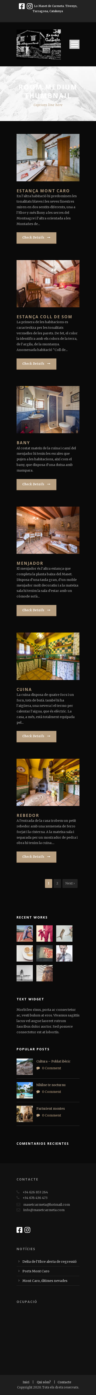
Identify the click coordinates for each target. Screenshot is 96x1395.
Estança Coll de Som (44, 316)
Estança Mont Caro (43, 190)
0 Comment (51, 1068)
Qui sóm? (44, 1382)
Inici (26, 1382)
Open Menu (74, 44)
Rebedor (28, 815)
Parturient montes (50, 1109)
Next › (70, 883)
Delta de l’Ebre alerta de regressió (49, 1261)
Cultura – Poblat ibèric (53, 1061)
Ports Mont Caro (35, 1271)
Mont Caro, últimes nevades (44, 1281)
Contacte (64, 1382)
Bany (23, 442)
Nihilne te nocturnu (50, 1085)
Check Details (33, 238)
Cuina (24, 689)
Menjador (30, 563)
